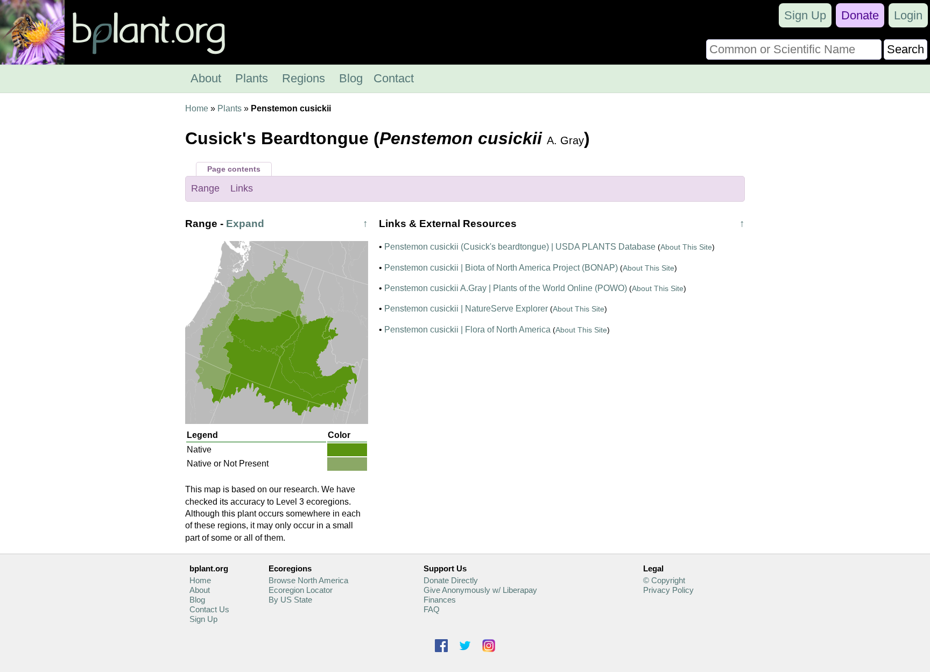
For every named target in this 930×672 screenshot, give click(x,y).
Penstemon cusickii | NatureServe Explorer (466, 308)
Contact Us (209, 609)
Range (205, 188)
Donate (860, 15)
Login (908, 15)
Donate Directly (451, 580)
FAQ (432, 609)
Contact (394, 78)
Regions (303, 78)
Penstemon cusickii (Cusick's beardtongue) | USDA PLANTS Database (520, 246)
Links (241, 188)
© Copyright (664, 580)
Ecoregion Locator (301, 590)
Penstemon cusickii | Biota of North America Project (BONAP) (501, 267)
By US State (290, 599)
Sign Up (805, 15)
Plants (251, 78)
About (206, 78)
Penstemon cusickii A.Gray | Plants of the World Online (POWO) (505, 288)
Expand (245, 223)
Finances (440, 599)
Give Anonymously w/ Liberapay (480, 590)
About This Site (686, 247)
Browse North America (308, 580)
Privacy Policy (668, 590)
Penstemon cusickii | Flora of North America (467, 329)
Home (196, 108)
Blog (351, 78)
